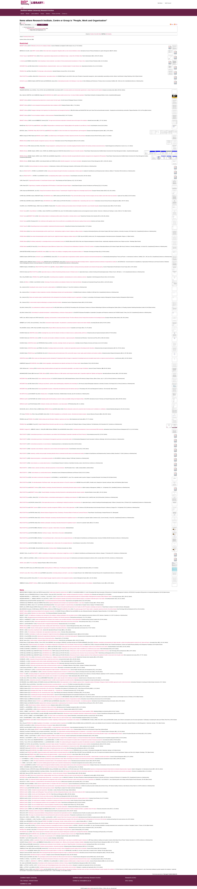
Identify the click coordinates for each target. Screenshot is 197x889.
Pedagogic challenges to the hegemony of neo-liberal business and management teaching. (50, 110)
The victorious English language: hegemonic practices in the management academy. (55, 578)
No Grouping (108, 34)
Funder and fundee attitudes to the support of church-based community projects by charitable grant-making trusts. (64, 823)
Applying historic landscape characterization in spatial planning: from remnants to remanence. (58, 703)
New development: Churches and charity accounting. (43, 796)
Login (22, 7)
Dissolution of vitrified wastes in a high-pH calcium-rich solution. (76, 861)
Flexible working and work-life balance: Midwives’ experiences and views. (54, 419)
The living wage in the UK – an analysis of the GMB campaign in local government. (54, 829)
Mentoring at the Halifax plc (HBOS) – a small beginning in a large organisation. (53, 727)
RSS (176, 24)
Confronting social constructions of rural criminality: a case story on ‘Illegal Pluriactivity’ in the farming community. (62, 844)
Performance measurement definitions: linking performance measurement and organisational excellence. (51, 812)
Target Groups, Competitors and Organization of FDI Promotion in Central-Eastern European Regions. (50, 185)
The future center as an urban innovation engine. (62, 717)
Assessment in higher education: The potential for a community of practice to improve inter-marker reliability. (67, 744)
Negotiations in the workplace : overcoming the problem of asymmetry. (51, 723)
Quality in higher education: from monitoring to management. (66, 677)
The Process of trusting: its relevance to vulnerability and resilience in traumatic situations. (54, 825)
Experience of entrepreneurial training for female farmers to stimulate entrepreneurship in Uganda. (110, 769)
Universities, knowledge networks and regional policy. (63, 343)
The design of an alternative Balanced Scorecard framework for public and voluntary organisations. (49, 815)
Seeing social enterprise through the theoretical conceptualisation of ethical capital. (65, 171)
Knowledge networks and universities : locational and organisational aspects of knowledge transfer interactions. (71, 348)
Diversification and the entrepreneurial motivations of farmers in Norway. (53, 863)
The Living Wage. (33, 562)
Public (29, 36)
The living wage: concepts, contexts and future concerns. (64, 821)
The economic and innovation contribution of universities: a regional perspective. (58, 337)
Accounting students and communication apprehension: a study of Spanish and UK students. (83, 90)
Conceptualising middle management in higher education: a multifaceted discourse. (52, 669)
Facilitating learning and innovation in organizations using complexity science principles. (57, 867)
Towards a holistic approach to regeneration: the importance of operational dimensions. (49, 627)
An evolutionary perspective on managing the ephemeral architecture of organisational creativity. (61, 698)
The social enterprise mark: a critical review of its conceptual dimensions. (57, 543)
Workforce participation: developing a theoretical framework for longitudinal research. (58, 522)
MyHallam (160, 3)
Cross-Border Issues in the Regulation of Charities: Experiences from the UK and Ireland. (66, 135)
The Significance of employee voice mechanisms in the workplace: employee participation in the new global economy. (53, 615)
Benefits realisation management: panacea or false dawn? (43, 140)
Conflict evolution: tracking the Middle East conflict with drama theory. (44, 640)
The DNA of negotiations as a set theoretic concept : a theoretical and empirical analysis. (68, 414)
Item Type (99, 34)
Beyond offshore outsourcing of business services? (59, 327)
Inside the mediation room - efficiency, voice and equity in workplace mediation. (67, 842)
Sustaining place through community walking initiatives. (42, 694)
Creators (92, 34)
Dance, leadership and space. (44, 378)
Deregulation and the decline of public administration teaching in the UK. (46, 661)
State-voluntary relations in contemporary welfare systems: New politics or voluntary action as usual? (59, 216)
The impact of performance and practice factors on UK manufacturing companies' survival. (52, 760)
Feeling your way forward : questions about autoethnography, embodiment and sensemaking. (57, 383)
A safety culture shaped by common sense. (58, 592)
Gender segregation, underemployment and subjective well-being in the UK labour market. (61, 363)
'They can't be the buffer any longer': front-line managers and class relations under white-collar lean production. (94, 195)
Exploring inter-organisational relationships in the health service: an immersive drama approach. (58, 636)
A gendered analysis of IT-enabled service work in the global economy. (57, 750)
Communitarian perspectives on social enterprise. (41, 443)
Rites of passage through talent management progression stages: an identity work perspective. (59, 852)
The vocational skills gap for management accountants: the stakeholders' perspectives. (78, 742)
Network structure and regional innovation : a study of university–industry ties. (56, 754)
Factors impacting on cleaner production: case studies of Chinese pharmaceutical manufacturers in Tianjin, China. (61, 61)
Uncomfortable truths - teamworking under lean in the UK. (83, 200)
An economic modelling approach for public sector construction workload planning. (54, 762)
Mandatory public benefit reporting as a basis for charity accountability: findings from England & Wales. (62, 398)
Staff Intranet (168, 3)
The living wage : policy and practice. (44, 71)
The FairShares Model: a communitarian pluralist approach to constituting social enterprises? (58, 497)
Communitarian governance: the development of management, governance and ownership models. (51, 439)
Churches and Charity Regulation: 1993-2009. (41, 794)
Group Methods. (33, 211)
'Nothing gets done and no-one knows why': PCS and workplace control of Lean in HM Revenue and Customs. (85, 646)
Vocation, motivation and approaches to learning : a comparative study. (77, 594)
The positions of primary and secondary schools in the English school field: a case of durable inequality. (77, 205)
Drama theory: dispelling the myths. (35, 629)
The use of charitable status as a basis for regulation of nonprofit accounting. (47, 804)
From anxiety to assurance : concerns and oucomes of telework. (54, 773)
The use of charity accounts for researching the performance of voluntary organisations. (49, 806)
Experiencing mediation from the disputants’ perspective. (43, 611)
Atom (172, 24)
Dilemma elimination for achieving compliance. (39, 166)
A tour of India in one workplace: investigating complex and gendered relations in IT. (66, 251)
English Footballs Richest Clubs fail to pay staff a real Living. (51, 424)
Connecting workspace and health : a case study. (62, 572)
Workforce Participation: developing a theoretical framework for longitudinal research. (58, 517)
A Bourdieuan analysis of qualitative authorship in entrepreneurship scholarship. (80, 713)
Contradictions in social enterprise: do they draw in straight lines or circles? (57, 553)
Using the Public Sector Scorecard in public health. (67, 817)
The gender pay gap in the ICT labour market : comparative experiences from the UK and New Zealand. (95, 609)
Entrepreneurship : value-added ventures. (47, 76)
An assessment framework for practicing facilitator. (55, 600)
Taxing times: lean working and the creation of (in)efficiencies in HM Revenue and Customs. (81, 648)
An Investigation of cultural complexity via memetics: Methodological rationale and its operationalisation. (51, 292)
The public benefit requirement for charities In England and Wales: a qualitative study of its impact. (76, 808)
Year (95, 34)
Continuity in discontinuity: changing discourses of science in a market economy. (58, 671)
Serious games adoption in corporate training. (64, 604)
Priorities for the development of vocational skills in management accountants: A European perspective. (81, 739)
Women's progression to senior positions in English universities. (50, 709)
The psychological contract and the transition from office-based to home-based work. (55, 856)
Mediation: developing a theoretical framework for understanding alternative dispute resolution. (61, 487)
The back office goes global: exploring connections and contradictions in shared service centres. (60, 746)
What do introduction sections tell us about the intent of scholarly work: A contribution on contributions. (85, 409)
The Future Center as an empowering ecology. (57, 715)
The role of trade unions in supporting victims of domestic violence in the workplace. (75, 583)
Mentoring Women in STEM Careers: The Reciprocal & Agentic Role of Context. (61, 567)
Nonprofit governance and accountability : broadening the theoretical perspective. (48, 226)
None (33, 36)
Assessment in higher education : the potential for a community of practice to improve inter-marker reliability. (68, 322)
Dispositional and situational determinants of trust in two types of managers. (53, 827)
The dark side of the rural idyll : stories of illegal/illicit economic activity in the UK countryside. (67, 848)
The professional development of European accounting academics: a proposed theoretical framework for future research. (66, 858)
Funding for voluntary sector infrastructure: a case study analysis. (54, 403)
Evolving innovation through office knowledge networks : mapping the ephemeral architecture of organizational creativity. (91, 261)
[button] (42, 25)
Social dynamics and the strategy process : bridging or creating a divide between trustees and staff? (55, 657)
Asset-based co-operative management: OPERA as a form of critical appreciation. (58, 507)
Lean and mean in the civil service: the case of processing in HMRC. (84, 652)
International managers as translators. (38, 854)
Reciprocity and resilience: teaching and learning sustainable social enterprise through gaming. (83, 266)
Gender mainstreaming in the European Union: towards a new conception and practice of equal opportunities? (58, 619)
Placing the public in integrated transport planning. (47, 623)
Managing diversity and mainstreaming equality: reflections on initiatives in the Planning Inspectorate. (49, 617)
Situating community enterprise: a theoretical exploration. (52, 846)
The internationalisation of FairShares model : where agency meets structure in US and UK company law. (53, 482)
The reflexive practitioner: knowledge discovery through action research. (46, 696)
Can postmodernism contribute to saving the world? (42, 307)
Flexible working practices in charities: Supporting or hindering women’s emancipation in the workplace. (58, 719)
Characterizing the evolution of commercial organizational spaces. (45, 686)
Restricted (25, 36)
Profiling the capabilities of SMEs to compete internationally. (53, 735)
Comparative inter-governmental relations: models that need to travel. (44, 659)
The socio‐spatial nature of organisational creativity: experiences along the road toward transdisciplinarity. (80, 256)
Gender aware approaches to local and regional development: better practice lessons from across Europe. (57, 621)
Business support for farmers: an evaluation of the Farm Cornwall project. (53, 783)
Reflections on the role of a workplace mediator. (41, 45)
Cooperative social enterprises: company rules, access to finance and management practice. (50, 448)
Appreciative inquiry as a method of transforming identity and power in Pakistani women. (60, 271)
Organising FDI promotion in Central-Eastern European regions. (42, 180)
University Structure (28, 27)
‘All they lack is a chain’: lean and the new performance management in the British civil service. (89, 650)
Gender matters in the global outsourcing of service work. (55, 748)
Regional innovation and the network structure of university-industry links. (53, 752)
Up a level (23, 23)
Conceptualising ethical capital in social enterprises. (59, 175)
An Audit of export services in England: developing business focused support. (54, 558)
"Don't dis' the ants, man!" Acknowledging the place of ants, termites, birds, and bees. (54, 865)
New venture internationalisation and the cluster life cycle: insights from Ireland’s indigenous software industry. (53, 236)
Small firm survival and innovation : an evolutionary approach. (79, 700)
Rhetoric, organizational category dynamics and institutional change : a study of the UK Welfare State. (61, 55)
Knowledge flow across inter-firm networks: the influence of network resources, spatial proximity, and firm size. (64, 332)
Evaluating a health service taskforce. (36, 810)
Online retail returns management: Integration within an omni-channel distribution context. (61, 50)
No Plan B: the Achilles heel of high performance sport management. (72, 130)
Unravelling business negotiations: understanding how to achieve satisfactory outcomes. (68, 277)
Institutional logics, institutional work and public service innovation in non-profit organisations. (49, 675)
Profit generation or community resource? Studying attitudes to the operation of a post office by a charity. (68, 125)
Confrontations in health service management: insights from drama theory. (44, 634)
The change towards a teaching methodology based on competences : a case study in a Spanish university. (79, 731)
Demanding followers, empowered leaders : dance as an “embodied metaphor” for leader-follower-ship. (59, 66)
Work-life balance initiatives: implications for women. (40, 705)
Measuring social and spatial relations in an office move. (52, 850)
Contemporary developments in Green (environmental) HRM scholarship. (88, 429)
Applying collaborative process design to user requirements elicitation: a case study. (66, 602)
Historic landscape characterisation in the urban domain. (43, 688)
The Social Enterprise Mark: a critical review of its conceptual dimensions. (57, 538)
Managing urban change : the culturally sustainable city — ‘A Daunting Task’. (47, 690)
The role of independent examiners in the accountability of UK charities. (46, 802)
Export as (22, 24)
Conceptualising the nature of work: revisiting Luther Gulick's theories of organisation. (48, 625)
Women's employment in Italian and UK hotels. (46, 707)
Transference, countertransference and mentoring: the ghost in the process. (45, 781)
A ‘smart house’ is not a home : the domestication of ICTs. (44, 835)
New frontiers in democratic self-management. (41, 477)
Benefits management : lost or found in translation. (71, 161)
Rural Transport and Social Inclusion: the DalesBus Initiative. (54, 767)
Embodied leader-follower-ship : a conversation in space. (50, 777)
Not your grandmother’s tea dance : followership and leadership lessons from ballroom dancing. (58, 388)
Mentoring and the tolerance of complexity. (43, 725)
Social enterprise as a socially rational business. (41, 463)
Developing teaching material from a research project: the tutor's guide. (46, 100)
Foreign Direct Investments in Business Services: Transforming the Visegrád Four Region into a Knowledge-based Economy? (66, 190)
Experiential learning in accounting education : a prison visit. (55, 684)
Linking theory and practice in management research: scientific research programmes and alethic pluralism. (51, 680)
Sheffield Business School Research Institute (36, 28)
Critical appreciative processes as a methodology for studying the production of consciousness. (61, 502)
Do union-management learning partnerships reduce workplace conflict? (46, 105)
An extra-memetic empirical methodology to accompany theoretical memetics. (45, 302)
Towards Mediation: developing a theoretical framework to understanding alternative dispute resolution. (63, 492)
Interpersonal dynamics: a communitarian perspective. (42, 458)
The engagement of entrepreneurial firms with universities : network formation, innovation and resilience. (88, 756)
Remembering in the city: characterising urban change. (42, 692)
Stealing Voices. (44, 393)
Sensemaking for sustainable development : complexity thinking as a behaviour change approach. (52, 312)
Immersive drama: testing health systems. (46, 638)
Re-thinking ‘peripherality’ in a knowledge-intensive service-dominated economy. (47, 241)
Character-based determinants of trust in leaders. (47, 667)
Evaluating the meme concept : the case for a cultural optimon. (42, 287)
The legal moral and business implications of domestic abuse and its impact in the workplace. (68, 120)
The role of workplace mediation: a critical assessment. (42, 115)
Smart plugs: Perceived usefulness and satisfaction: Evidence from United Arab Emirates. (63, 282)
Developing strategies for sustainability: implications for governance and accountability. (47, 673)
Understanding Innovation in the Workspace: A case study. (70, 81)
